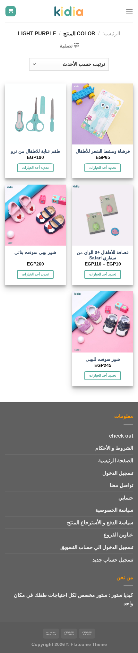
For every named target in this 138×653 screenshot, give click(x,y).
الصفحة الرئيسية (115, 460)
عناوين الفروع (118, 534)
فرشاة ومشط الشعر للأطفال (103, 151)
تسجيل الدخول (117, 473)
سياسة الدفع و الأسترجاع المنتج (100, 522)
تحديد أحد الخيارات (102, 168)
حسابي (125, 498)
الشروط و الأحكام (114, 448)
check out (121, 436)
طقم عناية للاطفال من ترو (35, 151)
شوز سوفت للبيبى (103, 359)
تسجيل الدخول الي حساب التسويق (96, 547)
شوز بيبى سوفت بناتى (35, 252)
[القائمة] (129, 11)
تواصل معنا (121, 485)
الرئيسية (111, 33)
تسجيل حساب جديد (112, 559)
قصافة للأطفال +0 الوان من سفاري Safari (103, 255)
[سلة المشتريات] (10, 11)
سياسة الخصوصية (114, 510)
